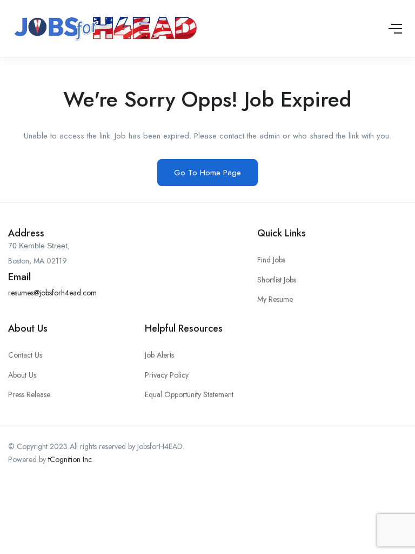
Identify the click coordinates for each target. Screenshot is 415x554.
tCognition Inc (70, 459)
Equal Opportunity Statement (189, 394)
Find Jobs (271, 259)
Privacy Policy (167, 375)
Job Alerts (159, 354)
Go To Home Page (207, 173)
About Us (22, 375)
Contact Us (25, 354)
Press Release (29, 394)
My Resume (275, 299)
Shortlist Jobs (276, 279)
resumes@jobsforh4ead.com (52, 292)
